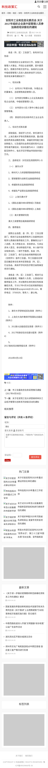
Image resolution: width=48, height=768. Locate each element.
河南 (9, 13)
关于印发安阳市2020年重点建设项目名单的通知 (30, 479)
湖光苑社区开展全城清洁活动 (19, 637)
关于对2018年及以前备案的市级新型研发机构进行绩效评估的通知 (31, 506)
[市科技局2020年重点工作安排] (10, 494)
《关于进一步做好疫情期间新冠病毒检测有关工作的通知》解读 (25, 595)
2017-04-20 (36, 33)
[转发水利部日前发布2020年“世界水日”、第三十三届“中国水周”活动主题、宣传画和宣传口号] (10, 533)
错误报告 (37, 36)
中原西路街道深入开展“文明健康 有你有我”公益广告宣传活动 (25, 625)
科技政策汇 (14, 6)
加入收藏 (28, 36)
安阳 (20, 13)
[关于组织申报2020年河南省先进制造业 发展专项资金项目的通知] (10, 520)
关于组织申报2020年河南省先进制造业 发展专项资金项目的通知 (30, 520)
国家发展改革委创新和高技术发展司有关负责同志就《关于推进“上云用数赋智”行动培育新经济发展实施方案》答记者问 (25, 610)
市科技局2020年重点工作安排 (30, 492)
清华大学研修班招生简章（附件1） (27, 311)
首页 (3, 13)
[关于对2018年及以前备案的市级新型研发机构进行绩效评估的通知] (10, 507)
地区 (14, 13)
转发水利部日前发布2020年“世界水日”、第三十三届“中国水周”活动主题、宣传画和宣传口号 (31, 534)
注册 (45, 2)
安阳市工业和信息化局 (19, 33)
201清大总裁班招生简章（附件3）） (28, 326)
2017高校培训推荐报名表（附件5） (20, 346)
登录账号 (19, 430)
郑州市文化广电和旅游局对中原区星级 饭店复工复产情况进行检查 (24, 648)
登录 (38, 2)
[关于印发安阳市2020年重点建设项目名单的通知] (10, 481)
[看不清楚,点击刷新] (8, 460)
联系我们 (29, 756)
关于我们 (19, 756)
